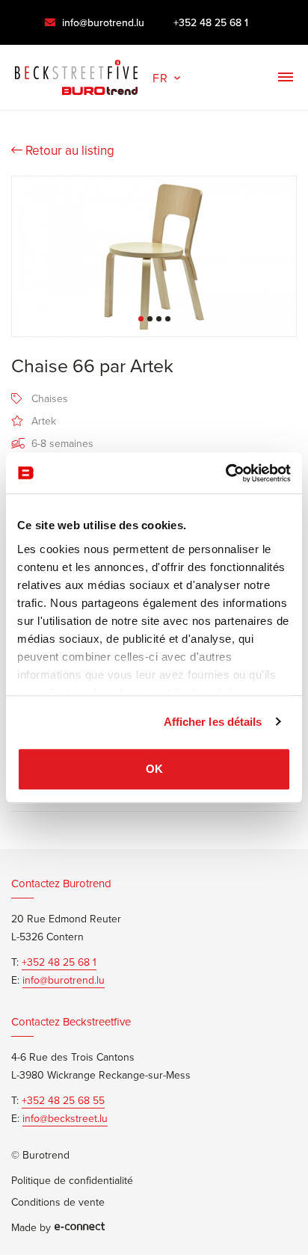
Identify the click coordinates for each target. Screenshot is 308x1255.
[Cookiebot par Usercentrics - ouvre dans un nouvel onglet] (225, 473)
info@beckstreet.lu (65, 1118)
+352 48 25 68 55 (63, 1100)
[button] (168, 76)
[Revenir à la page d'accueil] (76, 73)
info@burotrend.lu (101, 22)
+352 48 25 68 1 (210, 22)
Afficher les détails (213, 721)
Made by (31, 1227)
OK (154, 768)
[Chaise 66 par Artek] (154, 256)
